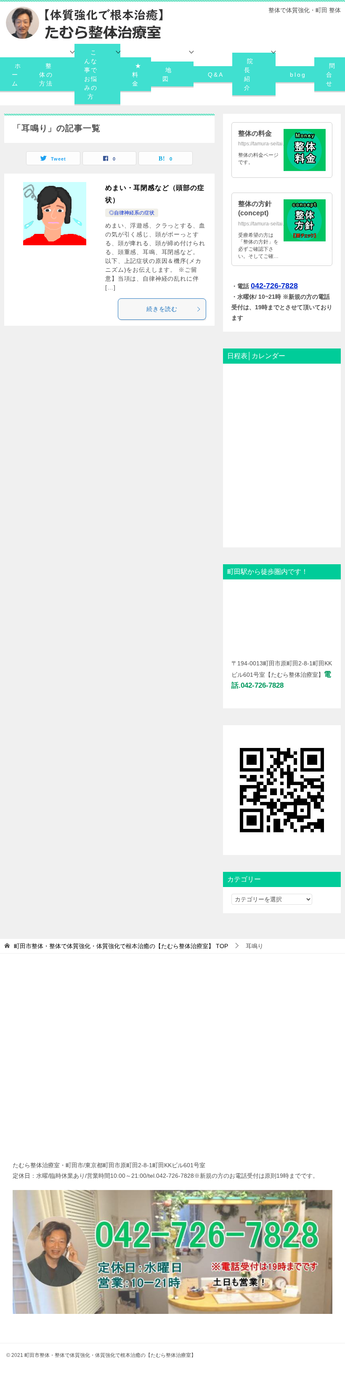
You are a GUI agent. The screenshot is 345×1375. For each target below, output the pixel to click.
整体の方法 (46, 74)
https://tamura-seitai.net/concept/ (275, 224)
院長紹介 (249, 74)
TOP (121, 946)
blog (298, 74)
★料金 (137, 74)
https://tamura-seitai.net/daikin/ (273, 144)
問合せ (331, 74)
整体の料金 (255, 133)
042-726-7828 (274, 285)
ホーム (17, 74)
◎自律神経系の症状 (131, 213)
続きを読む (162, 309)
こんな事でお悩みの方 (91, 74)
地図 (167, 74)
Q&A (215, 74)
